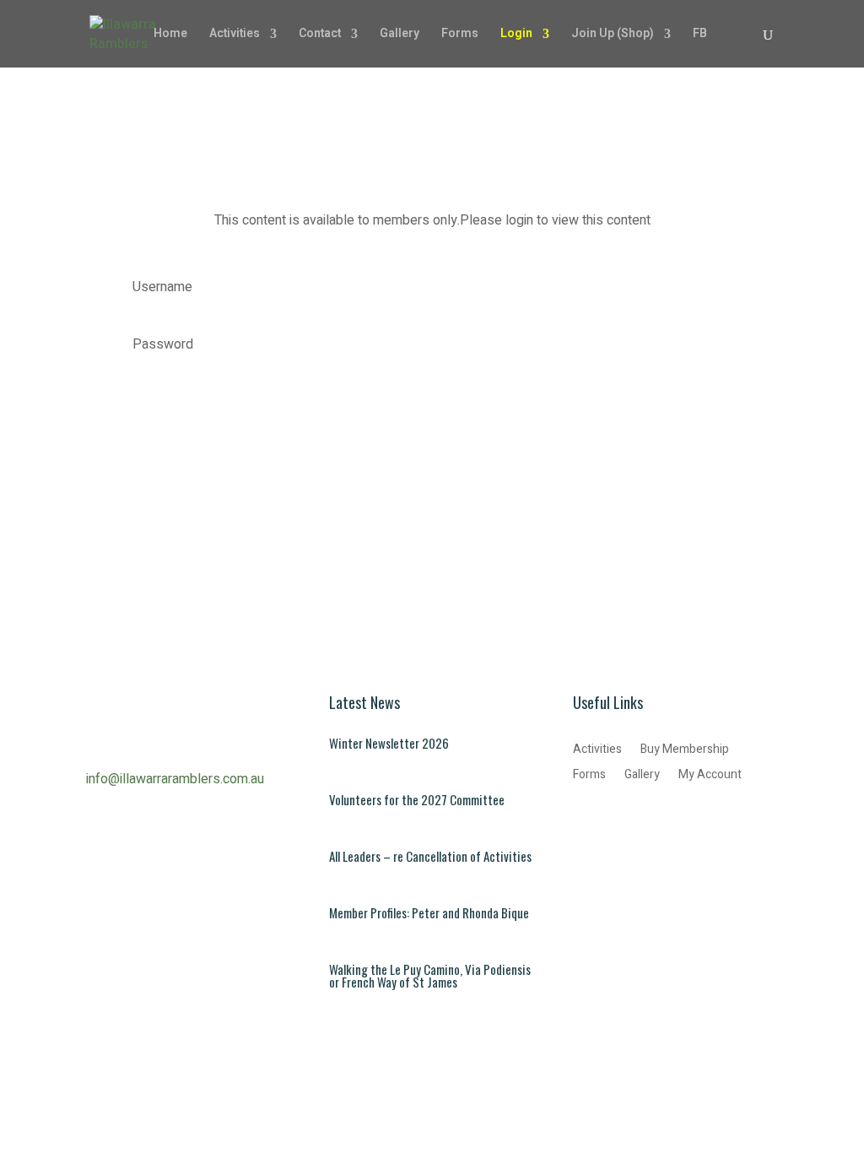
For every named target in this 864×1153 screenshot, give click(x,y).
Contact (320, 35)
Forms (459, 35)
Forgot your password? (173, 386)
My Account (710, 776)
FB (700, 35)
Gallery (399, 35)
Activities (234, 35)
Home (170, 35)
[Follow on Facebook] (586, 820)
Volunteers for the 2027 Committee (417, 799)
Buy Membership (684, 751)
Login (516, 35)
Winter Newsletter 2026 (389, 742)
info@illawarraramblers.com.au (175, 779)
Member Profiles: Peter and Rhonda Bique (429, 912)
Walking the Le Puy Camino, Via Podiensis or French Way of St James (430, 975)
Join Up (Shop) (612, 35)
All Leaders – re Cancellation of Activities (430, 856)
